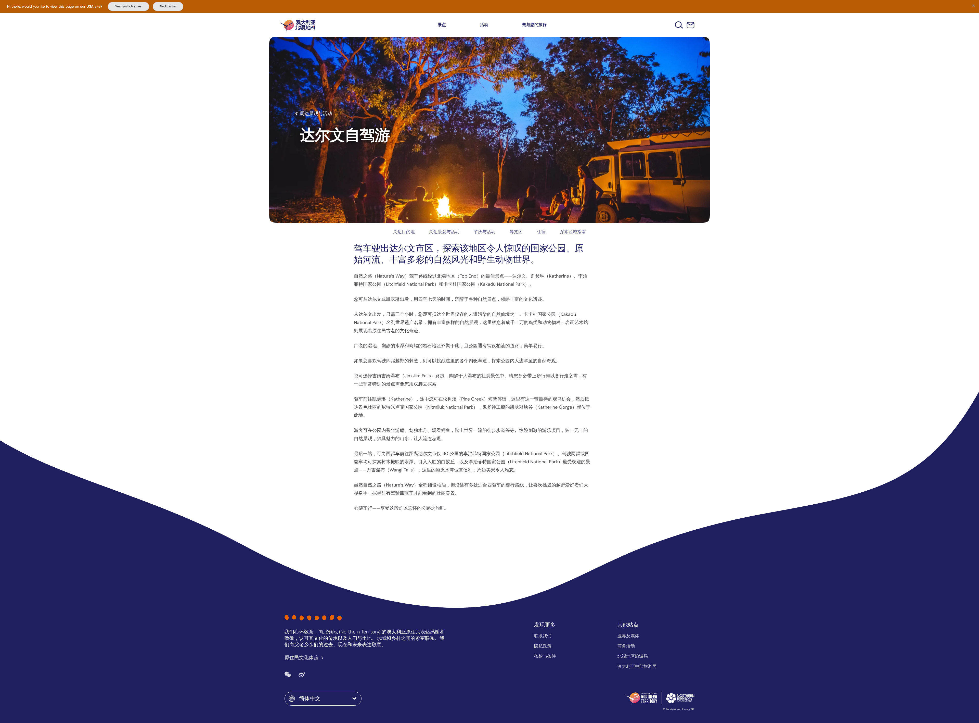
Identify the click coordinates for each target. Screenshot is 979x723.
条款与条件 (545, 656)
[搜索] (679, 25)
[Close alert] (973, 5)
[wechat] (288, 674)
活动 (484, 24)
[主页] (297, 25)
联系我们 (542, 635)
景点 (442, 24)
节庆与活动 (484, 231)
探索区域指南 (573, 231)
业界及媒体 (628, 635)
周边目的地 (404, 231)
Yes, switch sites (128, 6)
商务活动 (626, 646)
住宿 (541, 231)
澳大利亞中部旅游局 (636, 666)
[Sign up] (690, 25)
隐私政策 (542, 646)
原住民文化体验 (302, 657)
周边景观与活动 (444, 231)
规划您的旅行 (534, 24)
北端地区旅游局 (632, 656)
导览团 (516, 231)
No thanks (168, 6)
